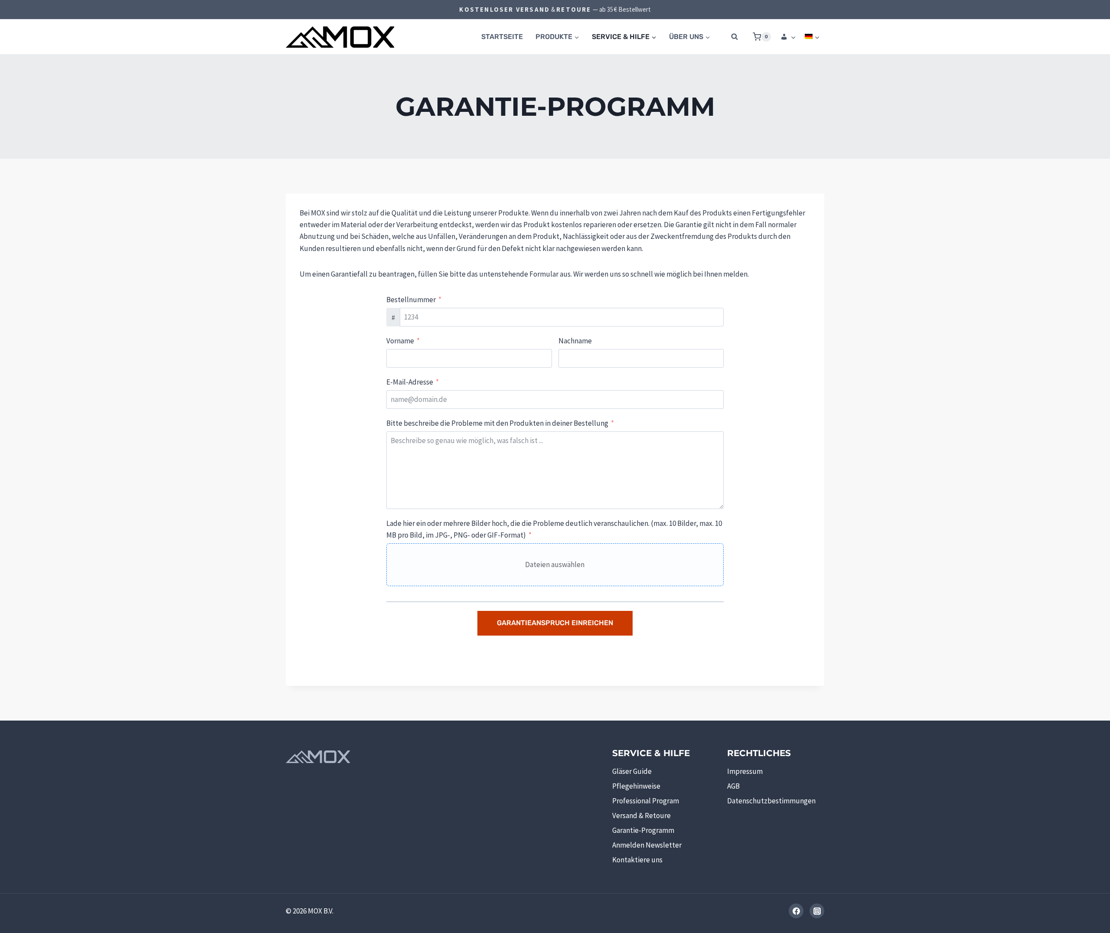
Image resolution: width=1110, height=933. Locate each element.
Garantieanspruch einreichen (555, 623)
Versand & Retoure (641, 815)
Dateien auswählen (554, 564)
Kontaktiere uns (637, 859)
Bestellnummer (411, 299)
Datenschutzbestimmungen (771, 801)
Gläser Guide (632, 771)
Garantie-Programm (643, 830)
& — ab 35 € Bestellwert (554, 9)
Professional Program (645, 801)
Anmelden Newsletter (647, 845)
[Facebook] (796, 911)
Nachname (575, 341)
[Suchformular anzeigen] (734, 37)
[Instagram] (817, 911)
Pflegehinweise (636, 786)
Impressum (745, 771)
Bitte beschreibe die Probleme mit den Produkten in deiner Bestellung (497, 423)
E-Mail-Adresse (409, 382)
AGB (733, 786)
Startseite (502, 37)
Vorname (400, 341)
